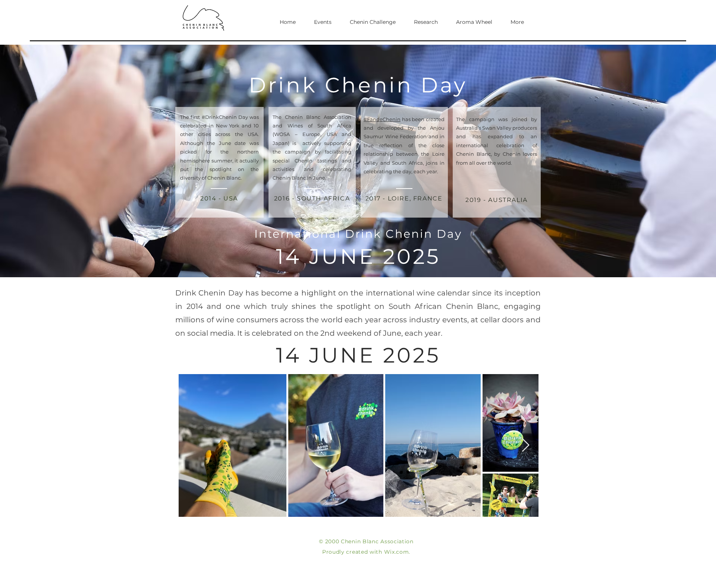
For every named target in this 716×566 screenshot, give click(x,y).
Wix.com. (397, 551)
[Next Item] (525, 445)
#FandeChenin (382, 119)
